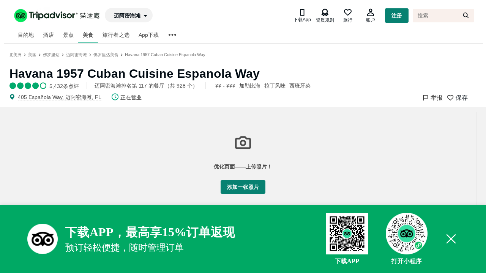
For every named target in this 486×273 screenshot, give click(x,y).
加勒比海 (249, 86)
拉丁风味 (275, 86)
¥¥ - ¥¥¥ (225, 86)
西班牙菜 (300, 86)
